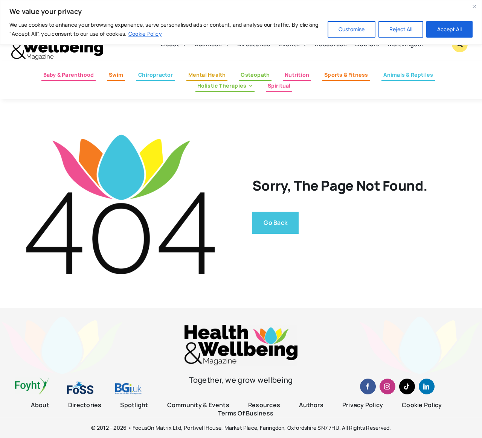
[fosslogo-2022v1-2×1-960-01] (80, 384)
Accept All (449, 29)
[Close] (474, 6)
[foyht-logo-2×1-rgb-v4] (32, 380)
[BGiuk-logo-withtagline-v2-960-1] (128, 386)
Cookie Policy (145, 33)
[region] (241, 22)
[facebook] (368, 386)
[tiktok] (407, 386)
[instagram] (387, 386)
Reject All (400, 29)
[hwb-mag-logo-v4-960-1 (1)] (241, 328)
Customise (352, 29)
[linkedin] (427, 386)
